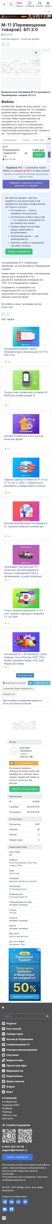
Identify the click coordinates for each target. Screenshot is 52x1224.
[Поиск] (11, 4)
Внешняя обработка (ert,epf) (23, 881)
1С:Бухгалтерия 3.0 (18, 897)
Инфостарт (7, 307)
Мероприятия (14, 1070)
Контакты (7, 1118)
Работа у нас (9, 1115)
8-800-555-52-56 (13, 1146)
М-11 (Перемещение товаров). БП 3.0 (23, 27)
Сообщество (9, 1101)
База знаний (13, 1028)
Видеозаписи (14, 1076)
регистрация (9, 703)
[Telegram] (4, 1202)
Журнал (11, 1023)
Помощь (7, 1111)
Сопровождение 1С (18, 1044)
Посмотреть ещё (25, 675)
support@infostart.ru (14, 1150)
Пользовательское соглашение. (19, 1177)
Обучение (12, 1055)
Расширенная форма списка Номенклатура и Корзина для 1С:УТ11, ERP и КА (26, 351)
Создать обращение (17, 1157)
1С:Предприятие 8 (18, 889)
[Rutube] (11, 1210)
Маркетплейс (14, 1060)
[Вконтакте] (11, 1202)
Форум (10, 1086)
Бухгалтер (14, 873)
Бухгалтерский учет (19, 936)
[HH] (18, 1202)
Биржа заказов (15, 1081)
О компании (9, 1098)
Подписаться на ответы (15, 683)
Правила (7, 1108)
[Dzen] (25, 1202)
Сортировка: (17, 688)
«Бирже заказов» (18, 207)
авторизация (24, 703)
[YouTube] (4, 1210)
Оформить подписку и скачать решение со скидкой (26, 184)
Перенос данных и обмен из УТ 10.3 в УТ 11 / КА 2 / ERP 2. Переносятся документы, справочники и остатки (26, 482)
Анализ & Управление (19, 1039)
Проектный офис (16, 1065)
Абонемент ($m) (17, 944)
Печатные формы (17, 862)
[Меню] (4, 4)
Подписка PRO (10, 1105)
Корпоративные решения (21, 1049)
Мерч (9, 1092)
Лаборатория (14, 1034)
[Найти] (47, 1016)
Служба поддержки (18, 1125)
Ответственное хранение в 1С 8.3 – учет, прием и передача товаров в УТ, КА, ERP (24, 613)
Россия (12, 912)
